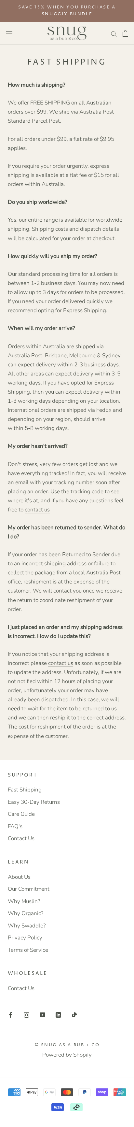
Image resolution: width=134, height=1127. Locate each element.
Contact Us (21, 838)
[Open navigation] (9, 33)
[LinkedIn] (58, 1014)
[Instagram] (26, 1014)
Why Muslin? (24, 901)
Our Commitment (28, 889)
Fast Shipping (25, 789)
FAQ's (15, 826)
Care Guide (21, 814)
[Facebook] (10, 1014)
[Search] (114, 33)
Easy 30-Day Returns (34, 802)
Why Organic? (25, 913)
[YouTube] (42, 1014)
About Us (19, 877)
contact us (37, 509)
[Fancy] (74, 1014)
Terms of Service (28, 950)
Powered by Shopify (67, 1055)
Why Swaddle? (27, 925)
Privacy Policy (25, 937)
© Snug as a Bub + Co (67, 1045)
